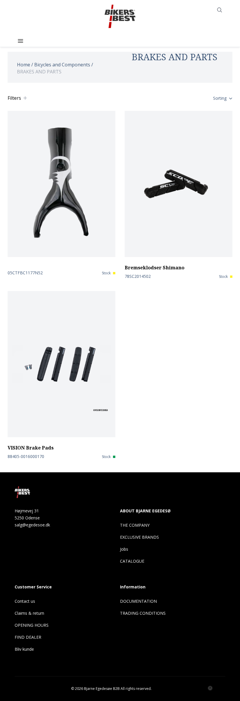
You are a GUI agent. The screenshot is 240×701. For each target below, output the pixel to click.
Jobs (124, 549)
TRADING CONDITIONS (143, 613)
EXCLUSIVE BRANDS (139, 537)
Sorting (220, 98)
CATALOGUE (132, 561)
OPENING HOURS (32, 625)
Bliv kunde (24, 649)
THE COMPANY (135, 525)
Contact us (25, 601)
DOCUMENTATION (138, 601)
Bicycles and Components (62, 64)
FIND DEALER (28, 637)
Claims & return (29, 613)
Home (23, 64)
